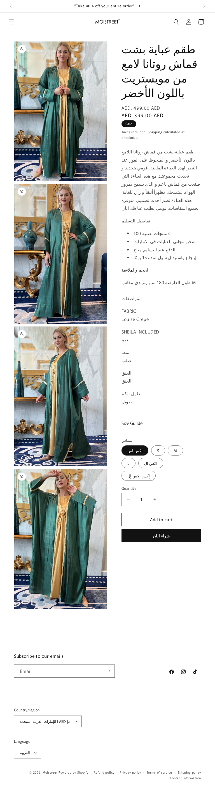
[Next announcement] (204, 6)
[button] (12, 22)
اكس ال (150, 463)
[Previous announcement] (11, 6)
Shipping (155, 131)
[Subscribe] (108, 671)
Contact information (185, 778)
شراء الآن (161, 536)
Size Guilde (131, 423)
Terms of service (159, 772)
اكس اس (134, 450)
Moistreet (50, 772)
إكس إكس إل (138, 476)
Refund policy (104, 772)
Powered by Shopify (73, 772)
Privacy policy (130, 772)
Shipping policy (189, 772)
